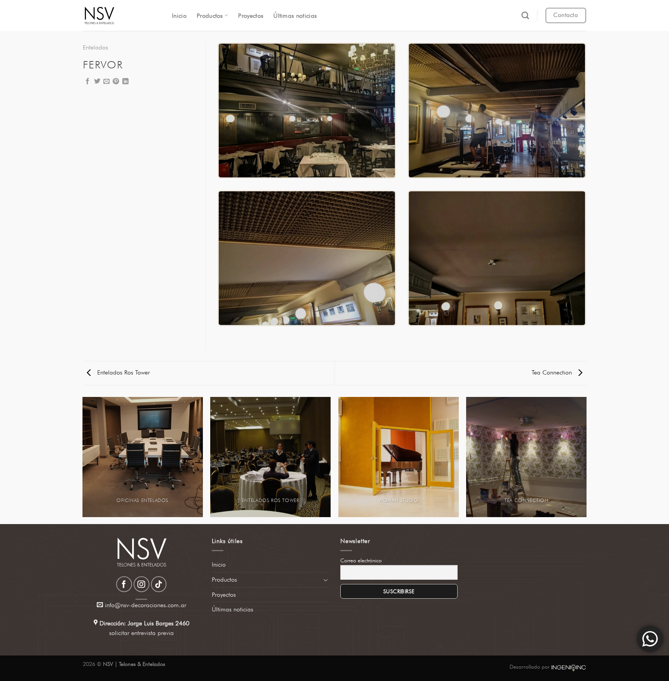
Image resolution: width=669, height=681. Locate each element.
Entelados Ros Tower (122, 372)
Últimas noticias (295, 15)
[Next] (586, 460)
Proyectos (250, 15)
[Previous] (83, 460)
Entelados (95, 47)
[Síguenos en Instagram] (141, 584)
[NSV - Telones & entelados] (121, 15)
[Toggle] (325, 579)
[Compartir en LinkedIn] (125, 81)
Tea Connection (553, 372)
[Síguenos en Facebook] (124, 584)
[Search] (525, 15)
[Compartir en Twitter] (97, 81)
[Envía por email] (106, 81)
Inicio (179, 15)
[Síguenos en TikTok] (159, 584)
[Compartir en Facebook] (87, 81)
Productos (210, 15)
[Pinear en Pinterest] (116, 81)
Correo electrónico (361, 560)
